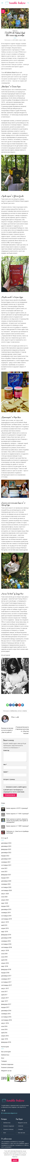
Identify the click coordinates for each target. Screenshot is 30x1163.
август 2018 (5, 950)
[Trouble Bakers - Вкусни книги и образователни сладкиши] (15, 3)
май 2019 (4, 925)
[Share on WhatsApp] (7, 705)
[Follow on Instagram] (4, 1110)
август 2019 (5, 922)
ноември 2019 (5, 912)
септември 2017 (6, 985)
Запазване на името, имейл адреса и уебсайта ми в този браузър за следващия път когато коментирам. (14, 789)
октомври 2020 (6, 887)
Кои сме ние (21, 1132)
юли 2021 (4, 868)
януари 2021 (5, 878)
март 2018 (4, 966)
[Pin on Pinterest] (19, 705)
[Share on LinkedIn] (22, 705)
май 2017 (4, 995)
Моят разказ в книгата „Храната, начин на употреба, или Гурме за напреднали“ (17, 820)
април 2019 (5, 928)
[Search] (28, 2)
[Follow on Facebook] (2, 1110)
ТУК (8, 243)
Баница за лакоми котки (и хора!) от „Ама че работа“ (7, 730)
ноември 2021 (5, 862)
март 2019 (4, 931)
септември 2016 (6, 1020)
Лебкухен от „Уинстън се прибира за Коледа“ (17, 832)
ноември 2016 (5, 1014)
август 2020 (5, 894)
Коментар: (6, 750)
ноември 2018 (5, 941)
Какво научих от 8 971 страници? (17, 808)
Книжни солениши (7, 1067)
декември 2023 (6, 846)
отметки (24, 711)
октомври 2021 (6, 865)
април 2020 (5, 900)
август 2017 (5, 988)
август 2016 (5, 1023)
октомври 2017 (6, 982)
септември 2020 (6, 890)
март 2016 (4, 1039)
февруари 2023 (6, 849)
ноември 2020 (5, 884)
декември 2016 (6, 1010)
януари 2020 (5, 906)
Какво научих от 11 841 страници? (17, 813)
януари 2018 (5, 973)
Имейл (5, 772)
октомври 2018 (6, 944)
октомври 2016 (6, 1017)
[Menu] (2, 3)
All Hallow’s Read (10, 72)
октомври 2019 (6, 916)
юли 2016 (4, 1026)
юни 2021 (4, 871)
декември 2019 (6, 909)
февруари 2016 (6, 1042)
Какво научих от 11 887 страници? (17, 826)
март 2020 (4, 903)
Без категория (6, 1052)
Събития (20, 1126)
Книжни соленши (8, 1129)
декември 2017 (6, 976)
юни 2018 (4, 957)
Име (5, 764)
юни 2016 (4, 1029)
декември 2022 (6, 852)
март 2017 (4, 1001)
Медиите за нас (6, 1071)
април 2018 (5, 963)
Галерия (4, 1061)
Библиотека (15, 31)
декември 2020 (6, 881)
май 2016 (4, 1033)
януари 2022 (5, 856)
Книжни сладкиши (7, 1064)
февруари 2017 (6, 1004)
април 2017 (5, 998)
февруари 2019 (6, 935)
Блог (2, 1058)
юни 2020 (4, 897)
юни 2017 (4, 991)
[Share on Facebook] (10, 705)
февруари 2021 (6, 875)
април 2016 (5, 1036)
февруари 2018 (6, 969)
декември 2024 (6, 843)
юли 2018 (4, 954)
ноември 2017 (5, 979)
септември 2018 (6, 947)
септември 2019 (6, 919)
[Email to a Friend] (16, 705)
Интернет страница (9, 779)
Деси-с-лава (23, 40)
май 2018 (4, 960)
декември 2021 (6, 859)
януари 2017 (5, 1007)
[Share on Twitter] (13, 705)
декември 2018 (6, 938)
